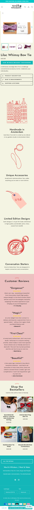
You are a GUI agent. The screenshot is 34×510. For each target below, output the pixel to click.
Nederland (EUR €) (10, 492)
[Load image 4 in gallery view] (27, 47)
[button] (25, 7)
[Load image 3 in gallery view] (20, 47)
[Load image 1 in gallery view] (5, 47)
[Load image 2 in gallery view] (12, 47)
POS (18, 498)
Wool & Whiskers (12, 498)
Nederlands (23, 492)
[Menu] (2, 7)
